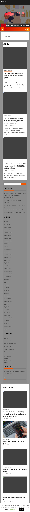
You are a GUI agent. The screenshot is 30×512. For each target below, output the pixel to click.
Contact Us (6, 362)
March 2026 (7, 224)
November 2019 (8, 326)
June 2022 (6, 287)
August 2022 (7, 282)
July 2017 (6, 329)
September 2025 (8, 241)
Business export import (10, 343)
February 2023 (7, 268)
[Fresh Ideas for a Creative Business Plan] (15, 485)
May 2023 (6, 263)
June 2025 (6, 246)
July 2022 (6, 285)
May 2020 (6, 323)
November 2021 (8, 301)
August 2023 (7, 260)
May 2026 (6, 222)
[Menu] (6, 29)
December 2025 (8, 232)
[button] (6, 29)
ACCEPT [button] (21, 509)
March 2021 (7, 312)
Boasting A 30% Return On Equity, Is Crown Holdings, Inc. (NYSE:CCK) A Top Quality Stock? (15, 166)
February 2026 (7, 227)
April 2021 (6, 309)
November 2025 (8, 235)
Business (6, 338)
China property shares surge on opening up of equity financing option (13, 75)
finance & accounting (8, 70)
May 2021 (6, 307)
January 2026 (7, 230)
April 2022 (6, 293)
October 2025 (7, 238)
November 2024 (8, 249)
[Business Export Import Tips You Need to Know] (15, 457)
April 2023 (6, 266)
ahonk (12, 80)
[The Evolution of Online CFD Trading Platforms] (15, 429)
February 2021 (7, 315)
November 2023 (8, 254)
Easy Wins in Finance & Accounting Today (14, 212)
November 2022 (8, 274)
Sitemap (6, 358)
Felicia (11, 418)
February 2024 (7, 252)
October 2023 (7, 257)
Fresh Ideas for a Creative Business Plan (14, 210)
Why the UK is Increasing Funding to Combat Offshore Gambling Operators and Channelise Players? (15, 195)
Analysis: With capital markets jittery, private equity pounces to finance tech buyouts (14, 120)
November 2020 (8, 318)
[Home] (3, 29)
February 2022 (7, 298)
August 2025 (7, 243)
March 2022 (7, 296)
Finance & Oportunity (9, 352)
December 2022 (8, 271)
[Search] (25, 29)
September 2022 (8, 279)
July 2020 (6, 320)
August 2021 (7, 304)
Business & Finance (7, 115)
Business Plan (7, 346)
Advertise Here (7, 356)
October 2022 (7, 276)
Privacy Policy (7, 360)
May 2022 (6, 290)
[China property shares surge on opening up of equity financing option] (15, 58)
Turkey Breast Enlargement (18, 371)
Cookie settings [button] (13, 509)
